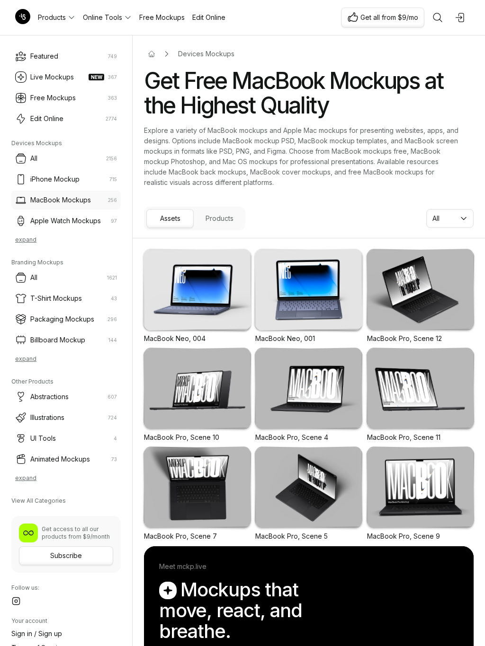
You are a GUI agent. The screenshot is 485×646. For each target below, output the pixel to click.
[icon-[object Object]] (437, 17)
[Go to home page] (151, 54)
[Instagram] (16, 601)
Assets (170, 218)
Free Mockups (162, 17)
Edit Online (208, 17)
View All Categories (38, 500)
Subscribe (66, 555)
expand (25, 239)
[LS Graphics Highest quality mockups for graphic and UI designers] (22, 17)
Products (52, 17)
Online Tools (102, 17)
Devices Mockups (206, 54)
